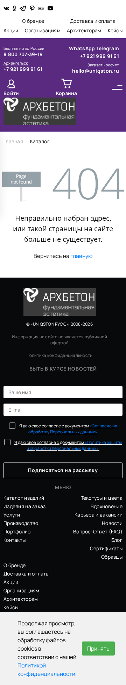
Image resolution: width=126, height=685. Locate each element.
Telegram (107, 48)
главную (81, 256)
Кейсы (115, 30)
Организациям (43, 30)
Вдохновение (106, 506)
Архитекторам (84, 30)
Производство (21, 523)
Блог (116, 540)
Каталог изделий (24, 497)
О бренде (33, 21)
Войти (11, 93)
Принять (98, 648)
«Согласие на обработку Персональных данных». (72, 429)
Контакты (15, 540)
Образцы (111, 556)
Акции (11, 30)
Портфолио (17, 531)
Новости (112, 523)
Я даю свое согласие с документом (68, 429)
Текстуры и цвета (101, 497)
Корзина (66, 93)
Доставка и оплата (92, 21)
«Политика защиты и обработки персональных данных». (74, 445)
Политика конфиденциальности (59, 355)
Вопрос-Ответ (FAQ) (97, 531)
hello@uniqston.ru (95, 70)
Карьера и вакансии (98, 514)
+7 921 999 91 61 (23, 69)
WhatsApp (82, 48)
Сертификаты (106, 548)
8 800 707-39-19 (23, 54)
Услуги (12, 514)
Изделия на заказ (25, 506)
